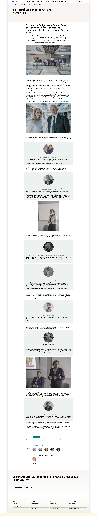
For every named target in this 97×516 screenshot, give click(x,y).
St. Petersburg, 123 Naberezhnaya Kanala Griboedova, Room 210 (45, 478)
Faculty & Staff (15, 504)
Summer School (33, 504)
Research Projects (53, 504)
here (48, 514)
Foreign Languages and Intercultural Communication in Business (42, 294)
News (40, 4)
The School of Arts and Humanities (45, 81)
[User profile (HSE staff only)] (82, 1)
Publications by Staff (72, 503)
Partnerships (15, 503)
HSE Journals (71, 504)
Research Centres (53, 503)
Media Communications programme (45, 89)
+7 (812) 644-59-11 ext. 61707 (24, 488)
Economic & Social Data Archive (74, 508)
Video (70, 509)
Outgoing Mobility (34, 509)
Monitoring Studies (53, 506)
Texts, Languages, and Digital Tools (62, 101)
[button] (70, 118)
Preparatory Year (34, 506)
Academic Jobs (52, 509)
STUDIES (33, 501)
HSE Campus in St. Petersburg (17, 4)
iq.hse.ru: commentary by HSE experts (75, 506)
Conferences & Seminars (54, 508)
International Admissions (35, 503)
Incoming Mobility (34, 508)
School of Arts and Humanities (31, 4)
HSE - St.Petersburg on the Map (18, 506)
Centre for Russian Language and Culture (50, 88)
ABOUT (14, 501)
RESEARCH (52, 501)
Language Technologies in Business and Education (60, 325)
